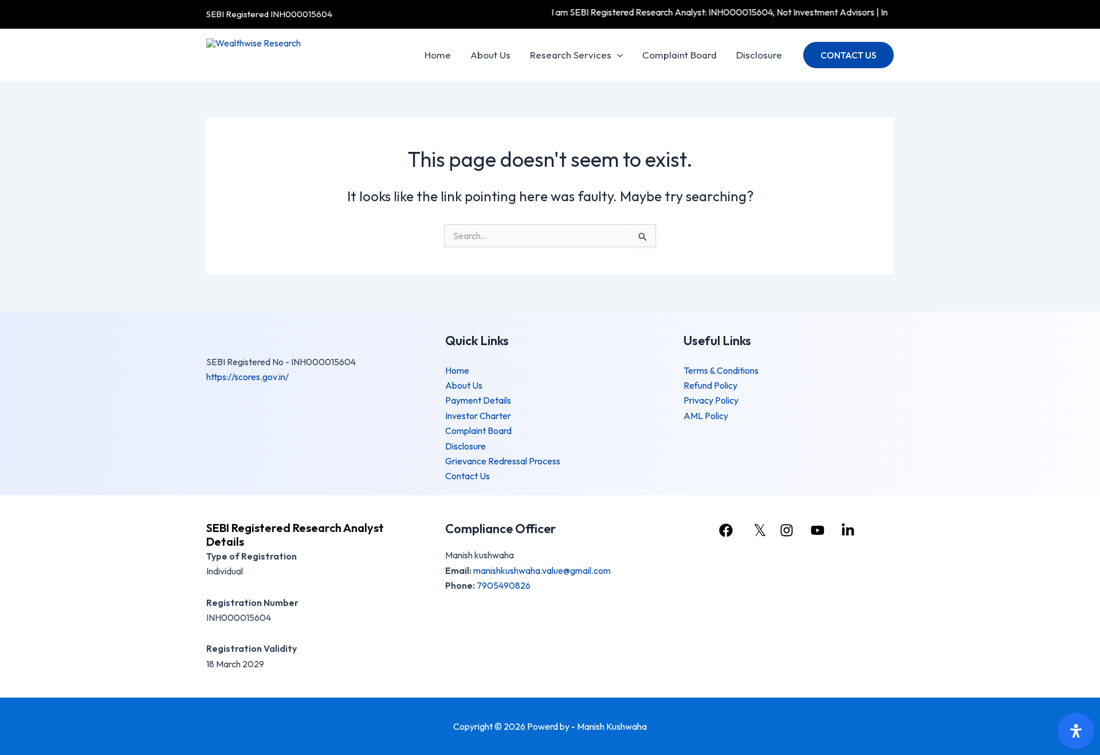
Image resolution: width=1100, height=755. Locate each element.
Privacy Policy (710, 400)
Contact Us (467, 476)
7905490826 (504, 585)
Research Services (570, 55)
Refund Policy (710, 385)
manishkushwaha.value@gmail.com (542, 570)
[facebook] (727, 530)
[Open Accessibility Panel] (1076, 731)
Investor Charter (478, 415)
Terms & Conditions (721, 370)
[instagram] (788, 530)
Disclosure (759, 55)
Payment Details (478, 400)
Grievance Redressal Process (502, 461)
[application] (617, 55)
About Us (490, 55)
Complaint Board (679, 55)
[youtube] (819, 530)
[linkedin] (850, 530)
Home (438, 55)
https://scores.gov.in (245, 376)
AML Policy (705, 415)
